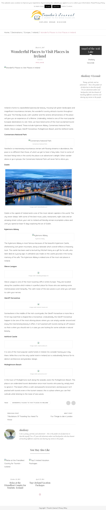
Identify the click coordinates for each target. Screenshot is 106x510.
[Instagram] (32, 442)
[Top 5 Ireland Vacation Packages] (40, 467)
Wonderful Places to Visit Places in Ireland (30, 402)
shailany (23, 430)
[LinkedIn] (29, 442)
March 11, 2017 (40, 48)
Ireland (35, 32)
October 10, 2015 (15, 479)
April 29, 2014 (40, 479)
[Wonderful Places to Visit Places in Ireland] (40, 84)
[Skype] (26, 442)
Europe (27, 32)
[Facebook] (23, 442)
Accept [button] (48, 6)
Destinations (16, 32)
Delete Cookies (66, 6)
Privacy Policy (63, 508)
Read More (56, 6)
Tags (6, 402)
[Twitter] (19, 442)
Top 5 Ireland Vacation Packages (40, 484)
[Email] (92, 104)
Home (6, 32)
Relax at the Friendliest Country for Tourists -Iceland (15, 485)
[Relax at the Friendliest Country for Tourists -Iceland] (15, 467)
